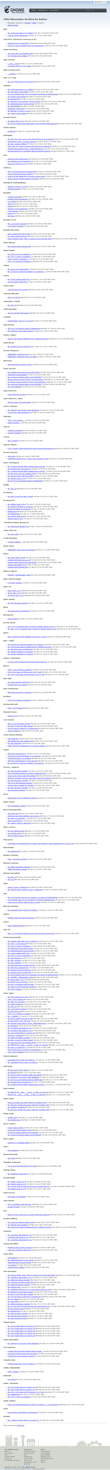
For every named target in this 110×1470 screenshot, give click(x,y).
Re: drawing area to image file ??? (20, 161)
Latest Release (45, 1453)
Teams (6, 1455)
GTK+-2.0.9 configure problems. (20, 670)
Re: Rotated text (14, 99)
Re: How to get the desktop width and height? (25, 1075)
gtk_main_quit (13, 813)
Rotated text (12, 511)
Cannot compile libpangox (18, 35)
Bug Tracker (28, 1460)
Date (34, 23)
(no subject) (12, 201)
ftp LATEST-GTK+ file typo (17, 982)
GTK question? (13, 619)
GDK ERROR (12, 1258)
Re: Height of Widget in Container (20, 507)
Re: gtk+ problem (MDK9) (17, 144)
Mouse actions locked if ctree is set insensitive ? (26, 379)
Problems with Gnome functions (20, 1247)
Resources (28, 1449)
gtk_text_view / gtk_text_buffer (19, 402)
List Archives (54, 10)
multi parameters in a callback (19, 758)
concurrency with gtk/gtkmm (19, 412)
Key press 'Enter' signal (16, 558)
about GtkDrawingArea (16, 926)
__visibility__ (12, 74)
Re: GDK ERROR (14, 106)
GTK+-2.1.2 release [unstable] (19, 1014)
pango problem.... (14, 423)
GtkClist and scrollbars (16, 1267)
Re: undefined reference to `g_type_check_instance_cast (29, 1289)
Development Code (30, 1462)
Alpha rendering (14, 731)
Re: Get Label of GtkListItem (18, 92)
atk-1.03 (11, 879)
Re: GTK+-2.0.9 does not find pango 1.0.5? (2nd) (26, 674)
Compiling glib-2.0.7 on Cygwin (19, 66)
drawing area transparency (18, 209)
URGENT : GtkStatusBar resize (19, 575)
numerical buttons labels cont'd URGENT (23, 1132)
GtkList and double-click (17, 565)
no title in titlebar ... (15, 542)
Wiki (25, 1455)
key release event (14, 833)
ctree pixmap (13, 211)
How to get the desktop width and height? (23, 179)
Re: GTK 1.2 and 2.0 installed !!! (20, 254)
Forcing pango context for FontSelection (23, 728)
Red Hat (29, 1469)
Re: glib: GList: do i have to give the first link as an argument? (31, 139)
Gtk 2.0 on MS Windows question (20, 783)
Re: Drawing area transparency (19, 1082)
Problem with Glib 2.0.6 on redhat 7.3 (22, 1364)
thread (10, 206)
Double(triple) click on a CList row (20, 321)
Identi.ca (43, 1460)
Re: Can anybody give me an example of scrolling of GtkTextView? (33, 94)
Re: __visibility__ (14, 1016)
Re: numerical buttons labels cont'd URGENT (24, 377)
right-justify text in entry (17, 394)
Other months (13, 25)
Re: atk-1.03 (12, 305)
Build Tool (27, 1464)
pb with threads (13, 1207)
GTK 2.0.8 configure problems (19, 700)
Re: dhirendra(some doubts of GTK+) (22, 965)
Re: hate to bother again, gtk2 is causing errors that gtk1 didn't (31, 1275)
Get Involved (9, 1453)
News (43, 1449)
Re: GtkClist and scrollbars (18, 56)
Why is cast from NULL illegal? (19, 724)
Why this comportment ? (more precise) (23, 761)
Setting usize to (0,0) (15, 519)
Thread (27, 23)
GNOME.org (101, 2)
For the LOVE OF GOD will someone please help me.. (27, 662)
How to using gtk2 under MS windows (22, 776)
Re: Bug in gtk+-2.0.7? (16, 121)
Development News (47, 1458)
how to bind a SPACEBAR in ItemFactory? (23, 1412)
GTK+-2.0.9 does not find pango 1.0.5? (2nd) (24, 672)
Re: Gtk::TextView (14, 743)
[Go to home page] (17, 13)
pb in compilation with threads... (20, 1204)
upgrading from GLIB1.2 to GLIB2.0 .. (22, 1060)
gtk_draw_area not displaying (19, 611)
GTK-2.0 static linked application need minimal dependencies (31, 448)
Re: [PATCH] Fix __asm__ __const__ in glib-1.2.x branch (28, 1045)
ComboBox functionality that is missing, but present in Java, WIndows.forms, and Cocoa (41, 843)
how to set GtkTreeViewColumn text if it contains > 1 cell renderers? (33, 1405)
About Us (7, 1451)
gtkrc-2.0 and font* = (16, 821)
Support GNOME (10, 1456)
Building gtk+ (13, 1117)
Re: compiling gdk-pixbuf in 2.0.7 (20, 1028)
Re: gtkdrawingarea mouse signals (21, 104)
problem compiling (15, 430)
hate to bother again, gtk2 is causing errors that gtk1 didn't (30, 239)
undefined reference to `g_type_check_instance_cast (28, 459)
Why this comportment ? (17, 754)
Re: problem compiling (16, 1107)
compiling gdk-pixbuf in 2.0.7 (19, 1237)
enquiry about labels (15, 1128)
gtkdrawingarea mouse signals (19, 1262)
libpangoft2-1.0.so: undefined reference (23, 798)
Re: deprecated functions (17, 236)
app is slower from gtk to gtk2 (19, 234)
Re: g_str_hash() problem (17, 224)
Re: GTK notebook (14, 387)
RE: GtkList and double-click (18, 526)
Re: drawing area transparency (19, 469)
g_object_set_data (14, 197)
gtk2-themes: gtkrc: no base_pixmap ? (22, 142)
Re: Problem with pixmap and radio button (24, 372)
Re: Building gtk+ (14, 1120)
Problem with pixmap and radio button (22, 562)
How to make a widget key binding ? (21, 785)
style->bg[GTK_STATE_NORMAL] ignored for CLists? (27, 637)
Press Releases (45, 1451)
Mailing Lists (43, 10)
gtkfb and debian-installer (17, 869)
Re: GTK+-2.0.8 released (17, 944)
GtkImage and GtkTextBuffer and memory (24, 816)
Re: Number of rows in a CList (19, 111)
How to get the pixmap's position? (20, 174)
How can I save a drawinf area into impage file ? (26, 46)
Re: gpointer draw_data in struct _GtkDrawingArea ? (27, 1023)
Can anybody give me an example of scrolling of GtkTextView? (31, 900)
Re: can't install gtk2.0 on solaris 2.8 (21, 82)
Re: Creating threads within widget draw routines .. (27, 466)
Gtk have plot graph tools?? (18, 159)
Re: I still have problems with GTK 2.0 (22, 1282)
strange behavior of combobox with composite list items (29, 151)
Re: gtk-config (13, 534)
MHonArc (20, 1425)
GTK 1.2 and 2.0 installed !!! (18, 259)
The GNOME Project (12, 1449)
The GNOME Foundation (12, 1460)
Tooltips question (14, 189)
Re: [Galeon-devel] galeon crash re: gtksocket (25, 890)
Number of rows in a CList (17, 186)
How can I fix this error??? (17, 164)
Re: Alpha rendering (15, 1004)
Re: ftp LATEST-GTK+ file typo (19, 1021)
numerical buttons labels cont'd (20, 1130)
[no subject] (12, 1379)
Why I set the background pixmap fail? (22, 172)
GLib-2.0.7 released (15, 1035)
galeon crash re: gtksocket (18, 887)
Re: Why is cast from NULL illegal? (20, 496)
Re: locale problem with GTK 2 (19, 279)
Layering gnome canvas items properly (22, 1354)
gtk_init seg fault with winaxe (19, 313)
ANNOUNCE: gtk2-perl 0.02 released (21, 550)
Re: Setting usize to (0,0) (17, 478)
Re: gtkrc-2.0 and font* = (17, 818)
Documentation (29, 1453)
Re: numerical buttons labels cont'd (21, 1222)
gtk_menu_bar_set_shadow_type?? (21, 53)
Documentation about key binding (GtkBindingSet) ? (27, 773)
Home (34, 10)
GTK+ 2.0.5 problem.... (16, 420)
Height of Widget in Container (19, 509)
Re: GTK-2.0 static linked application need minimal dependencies (32, 124)
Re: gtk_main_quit (14, 1011)
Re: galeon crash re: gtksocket (19, 823)
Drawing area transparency (18, 199)
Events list (11, 131)
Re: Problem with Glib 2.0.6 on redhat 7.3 (23, 941)
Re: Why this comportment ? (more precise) (24, 101)
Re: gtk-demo (13, 1026)
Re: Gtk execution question (18, 603)
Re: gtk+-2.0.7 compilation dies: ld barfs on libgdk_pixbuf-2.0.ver (32, 629)
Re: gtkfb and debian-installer (19, 867)
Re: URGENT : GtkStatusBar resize (20, 977)
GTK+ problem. (13, 1372)
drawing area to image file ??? (19, 43)
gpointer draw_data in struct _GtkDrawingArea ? (26, 149)
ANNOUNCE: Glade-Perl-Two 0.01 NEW (22, 357)
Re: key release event (16, 831)
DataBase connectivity (16, 109)
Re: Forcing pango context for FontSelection (24, 1050)
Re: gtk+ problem (14, 960)
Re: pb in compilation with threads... (21, 984)
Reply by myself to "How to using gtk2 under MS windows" (29, 778)
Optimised (8, 1469)
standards (16, 1469)
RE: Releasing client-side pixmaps (20, 331)
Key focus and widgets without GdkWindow (24, 328)
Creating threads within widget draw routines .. (25, 1351)
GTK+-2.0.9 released (16, 708)
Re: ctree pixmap (14, 958)
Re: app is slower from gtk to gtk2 (20, 1019)
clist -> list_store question (17, 859)
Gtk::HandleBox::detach (17, 806)
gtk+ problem (13, 441)
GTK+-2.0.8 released (16, 1052)
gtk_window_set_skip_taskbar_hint (20, 741)
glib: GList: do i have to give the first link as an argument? (29, 146)
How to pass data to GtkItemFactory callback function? (28, 339)
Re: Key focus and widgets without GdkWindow (25, 481)
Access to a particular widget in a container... (25, 756)
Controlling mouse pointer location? (21, 1356)
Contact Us (8, 1458)
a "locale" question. (15, 583)
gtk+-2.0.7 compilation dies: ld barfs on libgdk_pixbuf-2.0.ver (31, 626)
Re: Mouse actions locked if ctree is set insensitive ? (27, 382)
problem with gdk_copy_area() (19, 560)
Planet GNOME (45, 1455)
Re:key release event (16, 836)
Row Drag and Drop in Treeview (20, 692)
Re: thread (12, 1072)
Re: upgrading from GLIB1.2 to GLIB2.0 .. (23, 910)
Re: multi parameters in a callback (21, 33)
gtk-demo (11, 216)
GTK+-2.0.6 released (16, 999)
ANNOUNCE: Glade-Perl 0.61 (18, 354)
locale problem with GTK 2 (18, 282)
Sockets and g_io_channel (17, 685)
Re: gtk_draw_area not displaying (20, 649)
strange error (13, 716)
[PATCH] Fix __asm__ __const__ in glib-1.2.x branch (26, 1095)
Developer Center (29, 1451)
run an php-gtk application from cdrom (22, 1166)
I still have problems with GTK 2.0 (20, 1250)
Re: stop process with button (18, 269)
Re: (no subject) (14, 1299)
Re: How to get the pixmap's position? (22, 987)
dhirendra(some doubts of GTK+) (20, 364)
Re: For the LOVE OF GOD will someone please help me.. (29, 1186)
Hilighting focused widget (17, 375)
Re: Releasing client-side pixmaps (20, 948)
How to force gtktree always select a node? (24, 902)
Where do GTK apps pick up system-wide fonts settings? (29, 1215)
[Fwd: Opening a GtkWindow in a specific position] (27, 746)
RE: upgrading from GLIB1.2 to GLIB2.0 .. (23, 1062)
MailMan (42, 1469)
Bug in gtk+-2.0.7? (15, 591)
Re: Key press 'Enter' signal (18, 1070)
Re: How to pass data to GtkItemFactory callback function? (30, 647)
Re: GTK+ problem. (15, 989)
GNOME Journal (45, 1456)
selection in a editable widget (19, 1143)
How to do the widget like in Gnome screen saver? (27, 176)
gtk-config (11, 456)
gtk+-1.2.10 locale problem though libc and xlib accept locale (31, 933)
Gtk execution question (16, 790)
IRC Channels (28, 1458)
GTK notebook (13, 1150)
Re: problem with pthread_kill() (19, 246)
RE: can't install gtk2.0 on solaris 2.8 (21, 1328)
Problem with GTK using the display (21, 918)
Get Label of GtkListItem (17, 1197)
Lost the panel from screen (18, 290)
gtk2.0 (10, 204)
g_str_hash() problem (16, 226)
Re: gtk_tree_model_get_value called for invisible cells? (29, 1105)
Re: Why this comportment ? (18, 968)
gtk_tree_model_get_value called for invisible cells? (27, 1102)
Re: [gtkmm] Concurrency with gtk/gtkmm (24, 410)
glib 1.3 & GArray (14, 297)
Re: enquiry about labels (17, 97)
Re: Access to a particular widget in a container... (26, 272)
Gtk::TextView (13, 739)
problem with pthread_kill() (18, 567)
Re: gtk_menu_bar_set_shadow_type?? (22, 474)
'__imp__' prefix (13, 64)
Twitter (43, 1462)
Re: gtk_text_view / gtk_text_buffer (21, 476)
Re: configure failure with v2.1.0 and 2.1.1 (23, 1420)
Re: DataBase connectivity (18, 1174)
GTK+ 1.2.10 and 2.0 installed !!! (20, 261)
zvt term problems (15, 433)
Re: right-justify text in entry (18, 997)
